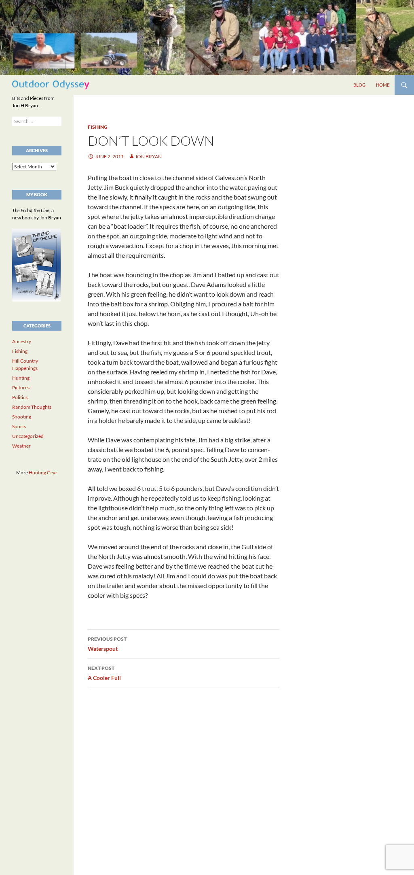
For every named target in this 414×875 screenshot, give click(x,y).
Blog (359, 84)
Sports (19, 426)
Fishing (98, 127)
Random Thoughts (31, 407)
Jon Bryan (148, 156)
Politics (19, 397)
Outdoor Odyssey (50, 85)
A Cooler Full (104, 673)
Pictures (21, 387)
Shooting (21, 417)
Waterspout (107, 644)
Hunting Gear (43, 472)
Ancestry (21, 341)
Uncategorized (28, 436)
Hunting (21, 378)
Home (382, 84)
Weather (21, 446)
